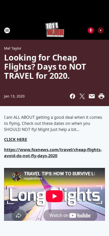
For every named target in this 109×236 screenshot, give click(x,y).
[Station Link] (54, 30)
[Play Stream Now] (101, 30)
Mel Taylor (13, 48)
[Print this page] (101, 96)
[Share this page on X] (82, 96)
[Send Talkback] (91, 30)
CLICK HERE (15, 139)
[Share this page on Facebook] (72, 96)
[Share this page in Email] (91, 96)
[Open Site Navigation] (7, 30)
